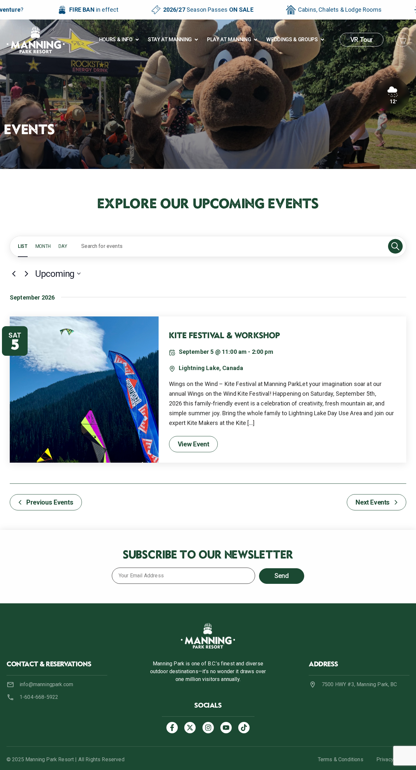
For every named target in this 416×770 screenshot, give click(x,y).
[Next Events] (26, 273)
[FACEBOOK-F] (172, 727)
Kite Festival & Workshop (224, 336)
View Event (193, 444)
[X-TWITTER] (190, 727)
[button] (119, 40)
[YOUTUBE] (226, 727)
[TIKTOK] (244, 727)
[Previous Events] (14, 273)
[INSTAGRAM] (208, 727)
